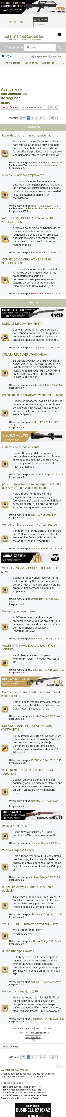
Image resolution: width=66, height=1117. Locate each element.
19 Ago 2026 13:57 (54, 669)
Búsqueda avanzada (56, 107)
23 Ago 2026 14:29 (53, 474)
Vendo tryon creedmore (18, 611)
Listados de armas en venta (21, 447)
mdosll (34, 716)
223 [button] (51, 118)
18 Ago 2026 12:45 (51, 760)
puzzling (35, 347)
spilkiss (34, 941)
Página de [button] (23, 118)
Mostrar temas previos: (23, 1028)
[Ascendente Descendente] (33, 1037)
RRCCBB (34, 760)
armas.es (35, 252)
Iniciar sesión (42, 25)
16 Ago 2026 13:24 (50, 843)
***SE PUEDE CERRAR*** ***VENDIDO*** (30, 924)
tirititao (34, 877)
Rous (33, 205)
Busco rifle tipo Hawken (18, 951)
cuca (33, 514)
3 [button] (36, 118)
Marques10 (36, 669)
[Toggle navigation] (59, 34)
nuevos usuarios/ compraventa (23, 175)
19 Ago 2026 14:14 (52, 638)
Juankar (34, 981)
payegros (35, 162)
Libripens (35, 914)
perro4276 (35, 474)
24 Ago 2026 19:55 (53, 385)
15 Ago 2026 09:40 (51, 981)
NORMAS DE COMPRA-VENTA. (22, 323)
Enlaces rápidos (3, 56)
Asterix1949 (36, 800)
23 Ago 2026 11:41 (47, 514)
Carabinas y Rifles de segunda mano (42, 208)
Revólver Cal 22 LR (14, 826)
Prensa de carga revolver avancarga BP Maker (33, 395)
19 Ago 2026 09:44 (50, 716)
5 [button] (44, 118)
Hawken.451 (36, 422)
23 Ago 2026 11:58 (52, 162)
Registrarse (41, 20)
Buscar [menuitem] (63, 62)
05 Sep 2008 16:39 (53, 293)
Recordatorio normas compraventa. (26, 135)
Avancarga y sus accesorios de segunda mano (14, 96)
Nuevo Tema (9, 107)
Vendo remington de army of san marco (29, 524)
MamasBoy (36, 1018)
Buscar (51, 107)
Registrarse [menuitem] (40, 56)
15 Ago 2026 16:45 (50, 941)
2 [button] (32, 118)
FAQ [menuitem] (12, 56)
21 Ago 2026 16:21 (52, 548)
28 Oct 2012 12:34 (51, 347)
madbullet (35, 385)
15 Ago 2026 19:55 (50, 877)
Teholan (34, 843)
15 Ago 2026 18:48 (52, 914)
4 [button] (40, 118)
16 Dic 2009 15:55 (53, 252)
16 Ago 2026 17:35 (48, 205)
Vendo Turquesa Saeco (18, 850)
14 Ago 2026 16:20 (54, 1018)
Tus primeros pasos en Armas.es (40, 165)
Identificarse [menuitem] (57, 56)
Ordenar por (22, 1032)
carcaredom (36, 599)
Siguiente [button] (56, 118)
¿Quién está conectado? (15, 1070)
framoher (35, 548)
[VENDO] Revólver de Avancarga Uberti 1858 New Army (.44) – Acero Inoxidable (31, 486)
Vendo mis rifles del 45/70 (20, 991)
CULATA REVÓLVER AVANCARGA (24, 354)
